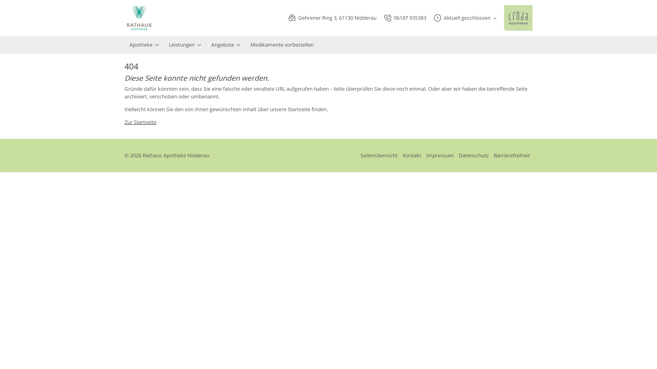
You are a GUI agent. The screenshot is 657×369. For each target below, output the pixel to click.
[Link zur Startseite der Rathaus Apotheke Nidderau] (143, 18)
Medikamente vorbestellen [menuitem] (282, 44)
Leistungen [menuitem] (182, 44)
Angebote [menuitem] (222, 44)
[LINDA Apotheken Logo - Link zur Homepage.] (518, 18)
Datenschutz (474, 155)
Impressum (440, 155)
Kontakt (412, 155)
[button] (465, 18)
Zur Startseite (140, 122)
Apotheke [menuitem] (141, 44)
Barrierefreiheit (512, 155)
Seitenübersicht (379, 155)
